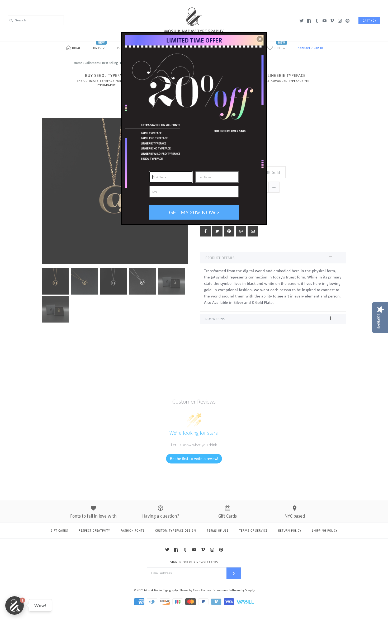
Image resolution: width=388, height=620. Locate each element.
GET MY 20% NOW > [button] (194, 212)
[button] (260, 39)
